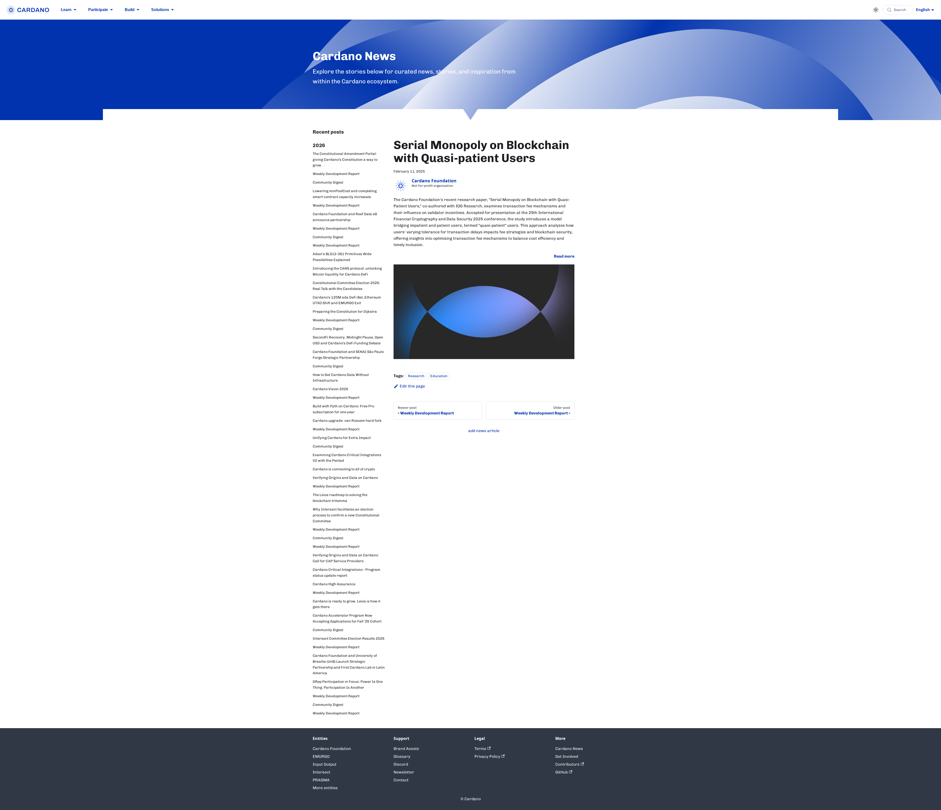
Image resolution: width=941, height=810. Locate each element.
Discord (401, 764)
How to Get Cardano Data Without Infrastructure (341, 378)
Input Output (324, 764)
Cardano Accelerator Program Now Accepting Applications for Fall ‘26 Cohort (347, 618)
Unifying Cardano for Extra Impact (342, 438)
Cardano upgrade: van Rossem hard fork (347, 420)
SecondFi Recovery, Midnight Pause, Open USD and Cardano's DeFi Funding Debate (348, 340)
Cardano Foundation (332, 748)
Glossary (402, 756)
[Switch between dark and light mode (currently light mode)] (876, 10)
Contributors (567, 764)
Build (130, 10)
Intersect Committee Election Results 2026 (348, 638)
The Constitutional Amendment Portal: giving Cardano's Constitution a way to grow (345, 159)
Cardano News (569, 748)
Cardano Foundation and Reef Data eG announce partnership (345, 217)
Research (416, 376)
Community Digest (328, 182)
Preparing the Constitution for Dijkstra (345, 311)
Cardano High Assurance (334, 584)
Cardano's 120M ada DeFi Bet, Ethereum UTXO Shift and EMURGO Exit (347, 300)
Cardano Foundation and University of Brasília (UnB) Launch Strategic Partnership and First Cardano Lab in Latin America (349, 664)
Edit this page (412, 386)
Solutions (160, 10)
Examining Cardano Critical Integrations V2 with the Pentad (347, 458)
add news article (483, 430)
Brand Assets (406, 748)
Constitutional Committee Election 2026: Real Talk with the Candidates (346, 286)
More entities (325, 787)
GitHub (561, 772)
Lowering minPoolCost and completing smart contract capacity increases (345, 194)
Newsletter (404, 772)
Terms (480, 748)
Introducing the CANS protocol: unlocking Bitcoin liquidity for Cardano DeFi (347, 271)
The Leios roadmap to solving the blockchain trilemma (340, 498)
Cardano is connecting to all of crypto (344, 469)
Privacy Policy (487, 756)
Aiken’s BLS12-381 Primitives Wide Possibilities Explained (342, 257)
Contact (401, 780)
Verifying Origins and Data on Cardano (345, 477)
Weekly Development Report (336, 174)
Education (438, 376)
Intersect (321, 772)
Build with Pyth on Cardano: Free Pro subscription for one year (343, 409)
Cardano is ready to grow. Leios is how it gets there (346, 604)
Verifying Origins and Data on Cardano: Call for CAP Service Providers (346, 558)
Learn (66, 10)
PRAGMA (321, 780)
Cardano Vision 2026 (330, 389)
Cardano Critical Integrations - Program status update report (346, 572)
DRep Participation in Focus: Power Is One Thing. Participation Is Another (348, 684)
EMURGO (321, 756)
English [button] (923, 9)
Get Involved (566, 756)
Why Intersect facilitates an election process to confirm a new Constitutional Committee (346, 515)
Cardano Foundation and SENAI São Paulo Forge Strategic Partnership (348, 354)
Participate (98, 10)
